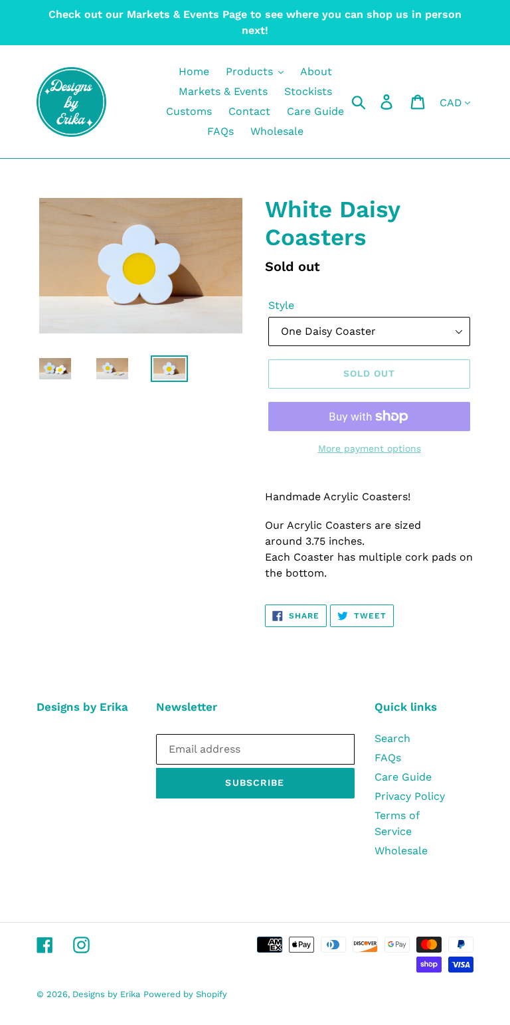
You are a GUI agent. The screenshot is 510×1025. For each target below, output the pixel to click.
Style (281, 305)
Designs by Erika (106, 994)
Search (392, 738)
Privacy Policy (410, 796)
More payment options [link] (369, 448)
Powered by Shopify (185, 994)
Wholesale (401, 850)
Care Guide (403, 777)
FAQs (388, 757)
